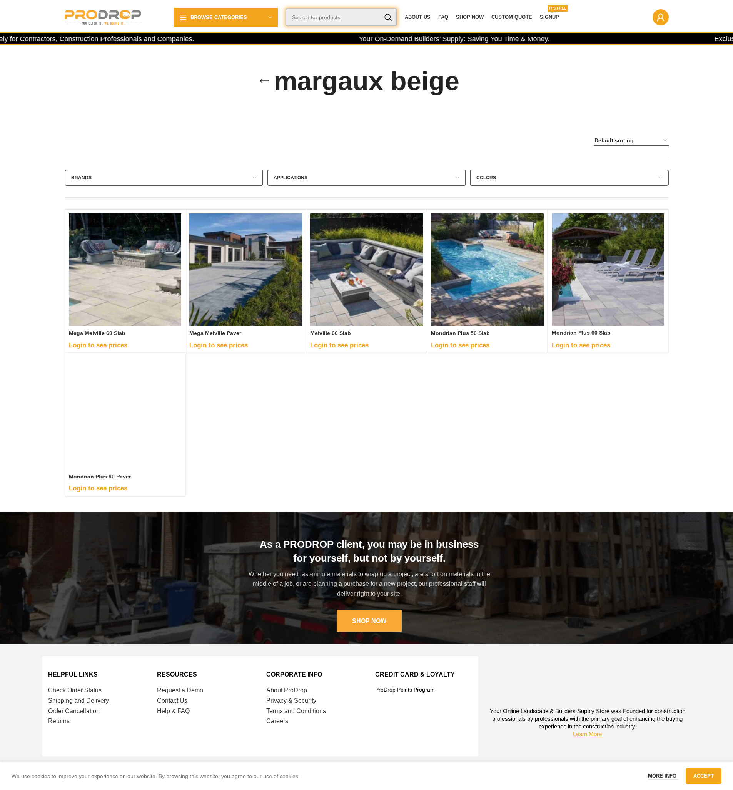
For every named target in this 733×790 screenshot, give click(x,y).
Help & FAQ (173, 711)
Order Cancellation (74, 711)
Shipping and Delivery (78, 700)
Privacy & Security (291, 700)
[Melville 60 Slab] (366, 269)
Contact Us (172, 700)
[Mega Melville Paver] (245, 269)
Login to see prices (98, 345)
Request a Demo (180, 690)
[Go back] (264, 81)
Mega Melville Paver (215, 333)
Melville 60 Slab (330, 333)
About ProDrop (286, 690)
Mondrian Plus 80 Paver (100, 476)
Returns (59, 721)
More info (663, 776)
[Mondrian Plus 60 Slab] (608, 269)
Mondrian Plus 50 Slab (460, 333)
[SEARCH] (388, 17)
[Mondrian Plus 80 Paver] (125, 413)
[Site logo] (103, 17)
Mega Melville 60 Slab (97, 333)
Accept (703, 776)
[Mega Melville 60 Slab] (125, 269)
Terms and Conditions (296, 711)
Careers (277, 721)
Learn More (587, 734)
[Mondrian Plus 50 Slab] (487, 269)
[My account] (661, 17)
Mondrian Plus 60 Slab (581, 333)
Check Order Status (75, 690)
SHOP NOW (369, 621)
